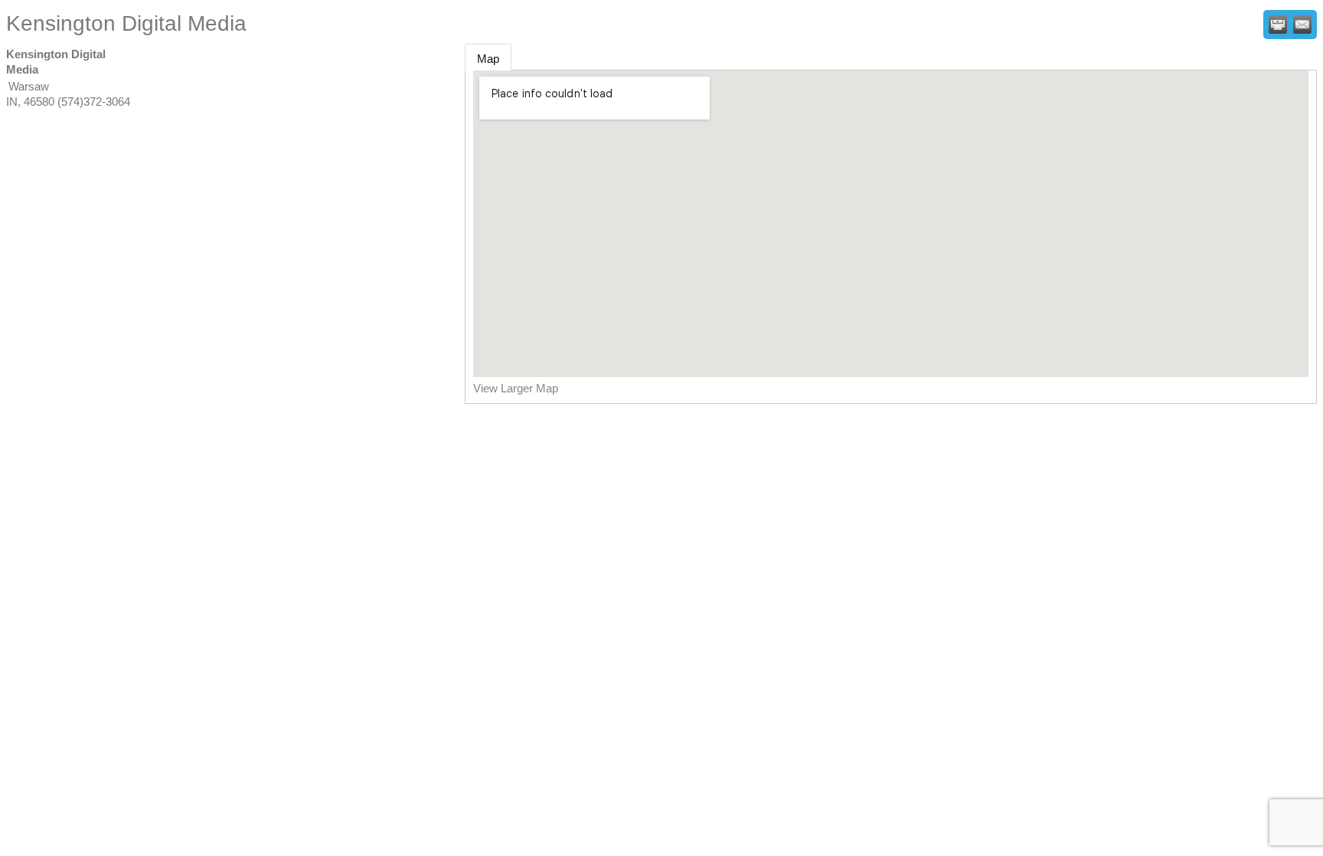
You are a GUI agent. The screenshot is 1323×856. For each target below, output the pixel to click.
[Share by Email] (1302, 24)
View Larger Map (515, 388)
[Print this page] (1278, 24)
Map (488, 58)
